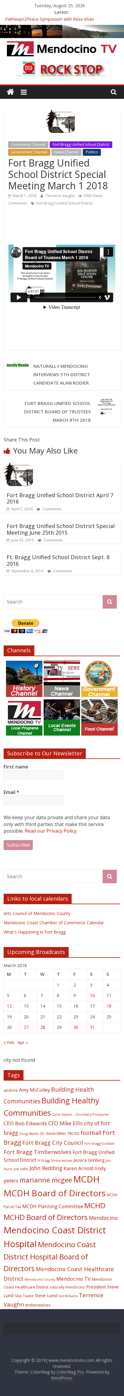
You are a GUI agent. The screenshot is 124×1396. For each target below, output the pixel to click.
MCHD (94, 1205)
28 (42, 1027)
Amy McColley (34, 1090)
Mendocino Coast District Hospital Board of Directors (50, 1256)
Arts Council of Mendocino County (37, 913)
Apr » (23, 1042)
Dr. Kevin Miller (53, 1133)
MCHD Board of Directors (46, 1217)
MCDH (86, 1179)
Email (11, 792)
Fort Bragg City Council (52, 1142)
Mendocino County (40, 1279)
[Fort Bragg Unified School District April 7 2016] (20, 464)
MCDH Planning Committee (52, 1206)
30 (75, 1027)
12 (9, 1006)
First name (16, 766)
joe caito (21, 1168)
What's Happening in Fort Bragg (35, 932)
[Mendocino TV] (62, 28)
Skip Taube (24, 1295)
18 (109, 1006)
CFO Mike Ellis (65, 1123)
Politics (92, 152)
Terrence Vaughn (61, 195)
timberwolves (38, 1305)
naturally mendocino (67, 1287)
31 (92, 1027)
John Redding (45, 1168)
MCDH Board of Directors (55, 1193)
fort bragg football (99, 1143)
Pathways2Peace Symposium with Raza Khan (49, 19)
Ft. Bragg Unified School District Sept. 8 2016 (58, 560)
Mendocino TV (73, 1278)
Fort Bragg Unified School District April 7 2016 (60, 498)
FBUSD (73, 1133)
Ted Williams (68, 1296)
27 (26, 1027)
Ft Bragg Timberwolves (54, 1160)
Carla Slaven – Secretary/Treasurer (80, 1114)
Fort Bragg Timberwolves (37, 1151)
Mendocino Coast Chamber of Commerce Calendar (54, 922)
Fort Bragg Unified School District (81, 144)
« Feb (9, 1042)
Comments (17, 203)
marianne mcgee (46, 1180)
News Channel (66, 152)
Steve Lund (46, 1295)
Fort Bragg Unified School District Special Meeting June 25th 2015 (61, 529)
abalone (11, 1090)
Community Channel (28, 144)
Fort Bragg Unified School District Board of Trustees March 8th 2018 (57, 411)
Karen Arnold (78, 1168)
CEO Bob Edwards (25, 1123)
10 (92, 995)
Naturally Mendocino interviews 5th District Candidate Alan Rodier (61, 374)
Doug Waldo (29, 1133)
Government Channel (29, 152)
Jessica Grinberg (88, 1160)
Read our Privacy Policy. (51, 831)
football (91, 1132)
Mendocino (103, 1217)
